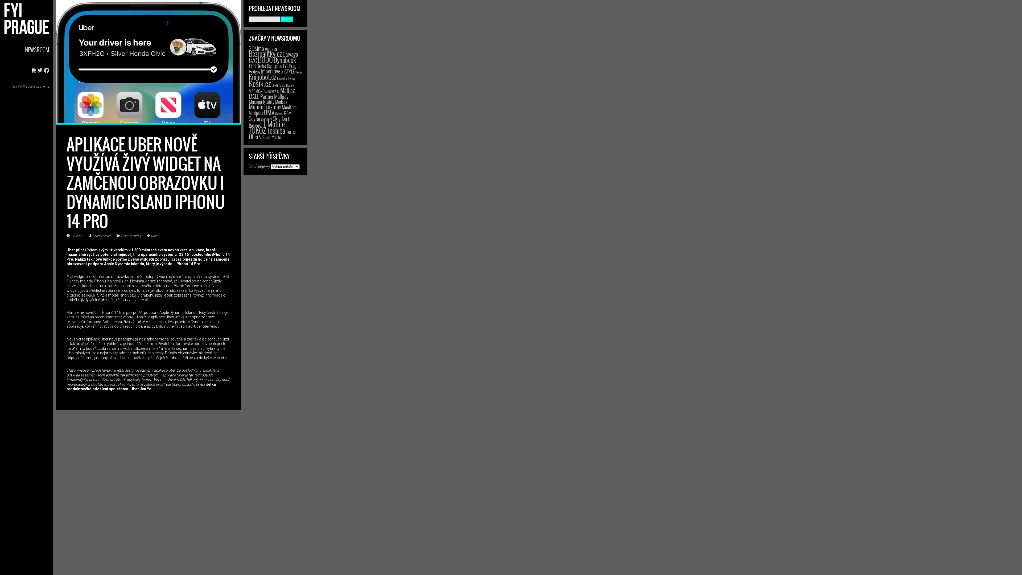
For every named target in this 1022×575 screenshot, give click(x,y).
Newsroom (37, 50)
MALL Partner (261, 96)
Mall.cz (287, 90)
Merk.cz (281, 101)
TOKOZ (257, 130)
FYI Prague (291, 65)
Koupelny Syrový (286, 78)
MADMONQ (257, 91)
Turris (291, 131)
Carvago (290, 54)
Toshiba (276, 130)
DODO (265, 60)
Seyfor (254, 118)
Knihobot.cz (262, 77)
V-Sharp (265, 137)
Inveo (277, 71)
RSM (287, 113)
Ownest (279, 113)
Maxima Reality (261, 101)
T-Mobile (274, 123)
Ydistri (276, 137)
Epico (277, 65)
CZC (253, 60)
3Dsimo (256, 48)
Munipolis (256, 113)
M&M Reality (286, 85)
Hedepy (254, 71)
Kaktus (298, 72)
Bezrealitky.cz (265, 53)
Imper (266, 71)
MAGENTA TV (272, 91)
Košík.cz (260, 83)
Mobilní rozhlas (265, 106)
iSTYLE (289, 71)
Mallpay (281, 96)
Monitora (289, 107)
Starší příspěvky (259, 166)
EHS (252, 65)
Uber (154, 236)
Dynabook (285, 60)
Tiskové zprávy (131, 236)
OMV (269, 112)
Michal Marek (102, 236)
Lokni (275, 85)
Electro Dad (265, 66)
